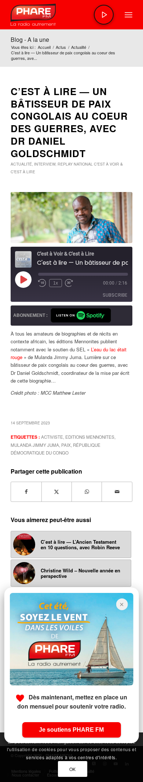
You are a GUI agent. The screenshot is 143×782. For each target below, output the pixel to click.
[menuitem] (128, 14)
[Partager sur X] (57, 491)
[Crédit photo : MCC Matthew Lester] (71, 217)
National (83, 164)
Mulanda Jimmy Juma (35, 445)
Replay (65, 164)
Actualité (21, 164)
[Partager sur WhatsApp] (87, 491)
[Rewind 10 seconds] (42, 283)
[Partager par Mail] (117, 491)
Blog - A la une (30, 39)
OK (72, 769)
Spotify (81, 315)
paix (66, 445)
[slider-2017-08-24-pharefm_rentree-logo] (59, 14)
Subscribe (115, 295)
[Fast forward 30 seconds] (69, 283)
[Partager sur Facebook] (26, 491)
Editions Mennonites (89, 437)
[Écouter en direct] (104, 15)
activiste (52, 437)
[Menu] (128, 14)
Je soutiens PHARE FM (71, 730)
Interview (44, 164)
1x (55, 283)
